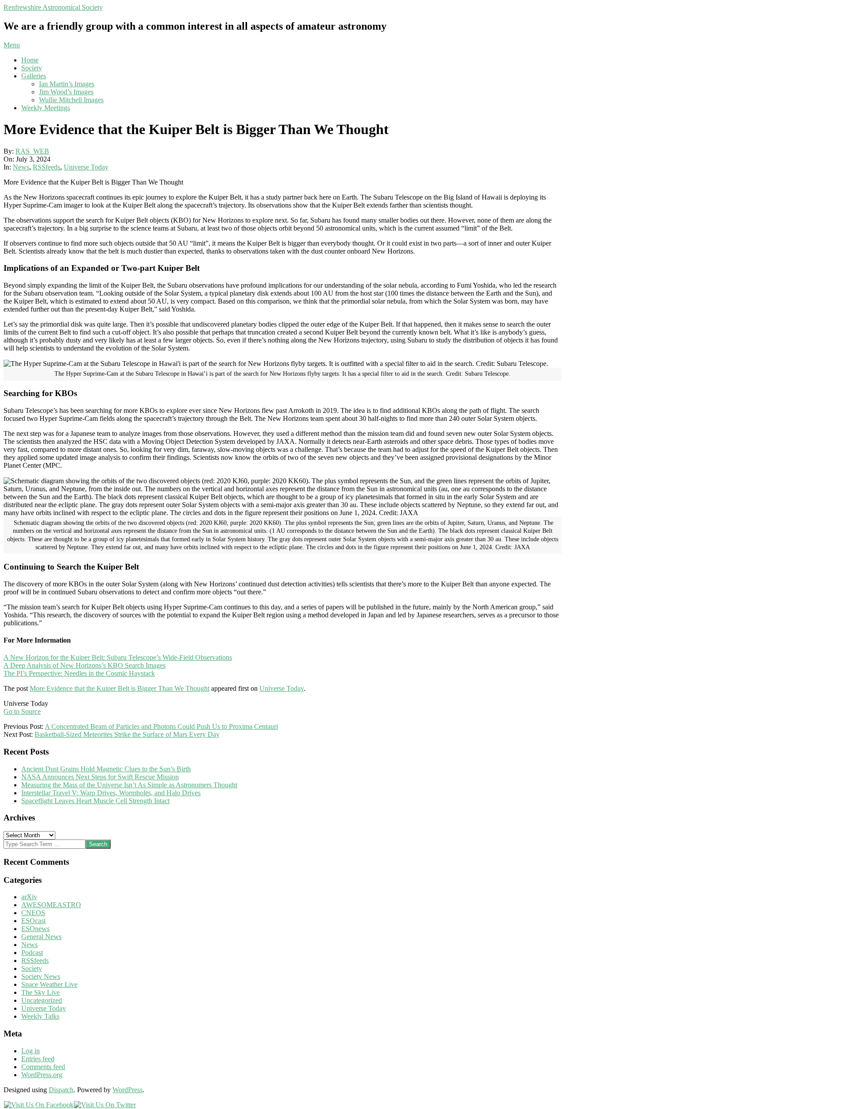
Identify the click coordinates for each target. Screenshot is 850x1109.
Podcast (32, 952)
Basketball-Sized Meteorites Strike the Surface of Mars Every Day (127, 734)
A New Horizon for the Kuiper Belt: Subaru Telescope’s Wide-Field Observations (118, 657)
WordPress (127, 1090)
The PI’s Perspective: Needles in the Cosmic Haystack (79, 673)
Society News (40, 976)
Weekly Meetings (45, 108)
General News (41, 936)
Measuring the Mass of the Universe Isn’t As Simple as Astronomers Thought (129, 785)
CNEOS (33, 912)
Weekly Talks (40, 1016)
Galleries (33, 76)
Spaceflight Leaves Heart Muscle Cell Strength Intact (95, 801)
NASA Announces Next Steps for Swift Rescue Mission (100, 777)
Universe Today (86, 167)
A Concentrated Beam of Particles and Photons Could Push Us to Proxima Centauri (161, 726)
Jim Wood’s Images (66, 92)
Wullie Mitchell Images (71, 100)
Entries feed (37, 1059)
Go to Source (22, 711)
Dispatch (61, 1090)
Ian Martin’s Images (66, 84)
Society (31, 68)
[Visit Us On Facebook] (38, 1105)
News (21, 167)
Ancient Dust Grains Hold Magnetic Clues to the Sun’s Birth (106, 769)
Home (30, 60)
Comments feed (43, 1066)
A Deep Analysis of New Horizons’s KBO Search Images (85, 665)
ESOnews (35, 928)
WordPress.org (41, 1074)
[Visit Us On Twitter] (104, 1105)
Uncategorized (41, 1000)
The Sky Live (40, 992)
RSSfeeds (46, 167)
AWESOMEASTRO (51, 905)
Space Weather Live (49, 984)
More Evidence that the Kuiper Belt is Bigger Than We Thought (119, 688)
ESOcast (33, 920)
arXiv (29, 897)
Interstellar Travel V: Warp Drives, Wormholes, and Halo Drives (111, 793)
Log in (30, 1051)
